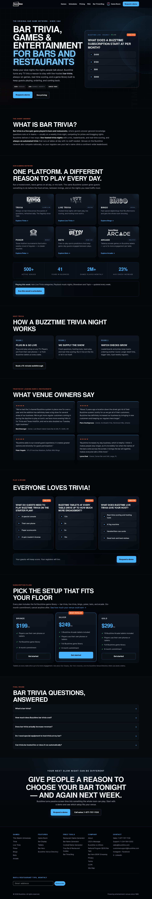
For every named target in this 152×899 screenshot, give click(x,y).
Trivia (15, 842)
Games (63, 4)
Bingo (15, 852)
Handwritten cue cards (115, 531)
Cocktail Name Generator (72, 845)
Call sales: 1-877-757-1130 (86, 812)
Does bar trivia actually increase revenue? (33, 726)
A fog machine (111, 524)
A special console (27, 516)
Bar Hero (41, 848)
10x (64, 537)
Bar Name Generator (71, 842)
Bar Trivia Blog (98, 4)
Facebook (126, 852)
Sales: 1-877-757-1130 (121, 838)
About (90, 838)
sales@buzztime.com (121, 845)
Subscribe (60, 883)
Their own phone (26, 523)
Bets (15, 855)
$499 (95, 54)
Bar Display (42, 842)
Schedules (73, 4)
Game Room (115, 4)
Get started (33, 656)
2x (63, 523)
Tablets (41, 845)
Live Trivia (16, 845)
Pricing (82, 4)
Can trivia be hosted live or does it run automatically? (38, 745)
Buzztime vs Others (95, 845)
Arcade (15, 859)
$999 (95, 77)
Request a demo (131, 4)
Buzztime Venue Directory (48, 852)
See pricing (42, 95)
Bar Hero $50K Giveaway (97, 854)
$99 (94, 69)
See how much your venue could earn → (68, 607)
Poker (15, 848)
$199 (95, 62)
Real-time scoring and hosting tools (118, 516)
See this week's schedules (30, 291)
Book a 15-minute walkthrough (29, 366)
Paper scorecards (27, 530)
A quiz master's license (29, 537)
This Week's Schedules (22, 838)
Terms (90, 861)
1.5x (64, 516)
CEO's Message (94, 842)
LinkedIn (118, 855)
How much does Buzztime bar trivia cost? (33, 717)
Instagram (117, 852)
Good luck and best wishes (116, 538)
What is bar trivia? (23, 708)
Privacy (90, 858)
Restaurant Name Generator (74, 838)
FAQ (88, 4)
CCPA (90, 865)
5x (64, 530)
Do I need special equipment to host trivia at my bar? (38, 736)
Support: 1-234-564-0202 (123, 842)
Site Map (91, 868)
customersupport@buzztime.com (126, 848)
